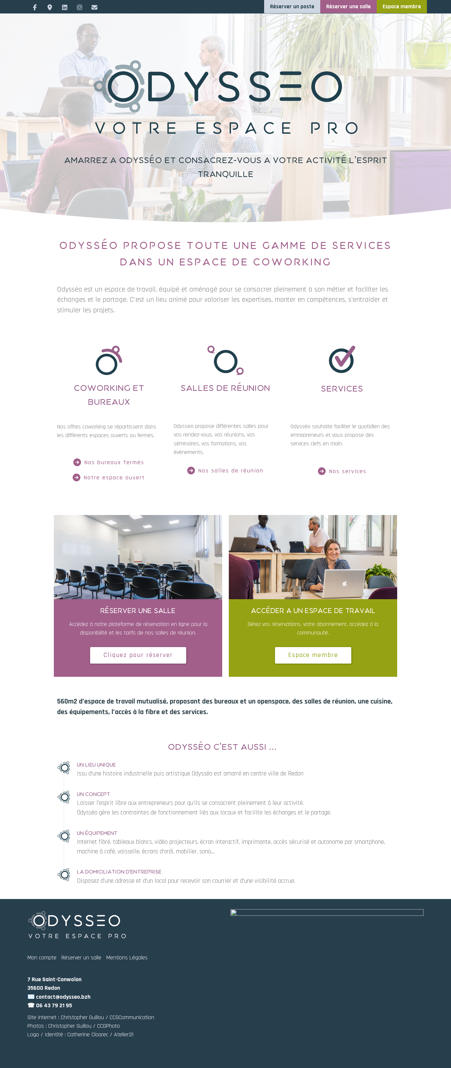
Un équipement (97, 833)
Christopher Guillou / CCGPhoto (84, 1026)
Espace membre (402, 6)
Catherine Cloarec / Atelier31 (100, 1034)
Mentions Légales (127, 957)
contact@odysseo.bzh (63, 997)
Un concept (93, 794)
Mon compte (41, 957)
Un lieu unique (96, 765)
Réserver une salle (348, 6)
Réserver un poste (292, 6)
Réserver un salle (81, 957)
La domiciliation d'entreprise (119, 872)
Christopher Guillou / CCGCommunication (107, 1017)
